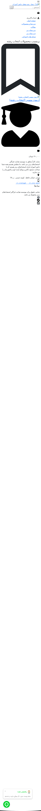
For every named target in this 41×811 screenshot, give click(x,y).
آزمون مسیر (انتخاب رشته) (25, 100)
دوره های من (31, 30)
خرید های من (31, 33)
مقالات (33, 27)
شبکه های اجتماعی (29, 36)
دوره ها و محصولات (29, 24)
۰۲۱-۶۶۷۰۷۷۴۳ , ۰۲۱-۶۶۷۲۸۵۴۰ (28, 183)
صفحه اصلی (31, 20)
